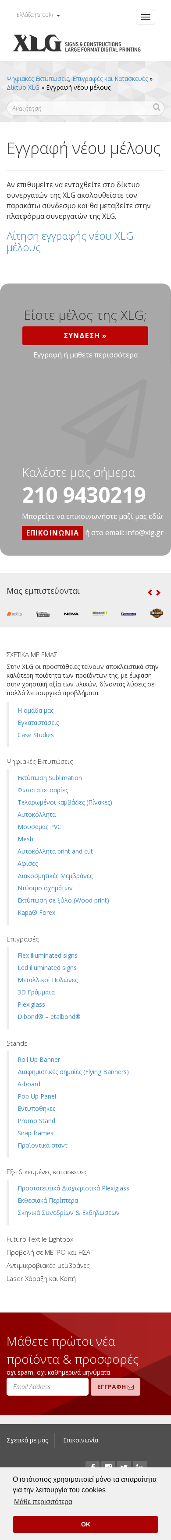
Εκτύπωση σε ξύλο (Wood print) (63, 900)
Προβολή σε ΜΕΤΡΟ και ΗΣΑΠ (51, 1252)
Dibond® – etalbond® (49, 1016)
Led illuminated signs (47, 967)
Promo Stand (36, 1120)
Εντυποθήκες (36, 1108)
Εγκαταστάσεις (38, 722)
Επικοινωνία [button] (52, 533)
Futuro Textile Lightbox (40, 1239)
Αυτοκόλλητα (37, 814)
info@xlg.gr (145, 532)
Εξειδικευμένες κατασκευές (47, 1171)
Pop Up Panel (37, 1096)
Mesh (25, 839)
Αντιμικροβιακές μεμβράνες (48, 1265)
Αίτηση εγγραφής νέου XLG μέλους (70, 241)
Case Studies (36, 735)
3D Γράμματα (36, 992)
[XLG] (77, 44)
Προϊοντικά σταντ (43, 1145)
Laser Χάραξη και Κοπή (41, 1278)
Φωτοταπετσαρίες (43, 790)
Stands (17, 1043)
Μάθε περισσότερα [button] (43, 1501)
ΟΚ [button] (85, 1524)
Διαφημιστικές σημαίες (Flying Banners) (73, 1072)
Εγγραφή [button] (47, 355)
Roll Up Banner (39, 1059)
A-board (29, 1084)
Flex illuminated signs (48, 955)
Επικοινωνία (80, 1440)
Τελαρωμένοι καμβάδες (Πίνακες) (65, 802)
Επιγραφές (23, 938)
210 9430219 (84, 494)
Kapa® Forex (36, 912)
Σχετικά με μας (27, 1440)
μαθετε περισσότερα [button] (104, 355)
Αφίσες (28, 863)
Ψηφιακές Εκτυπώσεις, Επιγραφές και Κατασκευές (77, 78)
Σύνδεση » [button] (85, 335)
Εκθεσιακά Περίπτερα (48, 1200)
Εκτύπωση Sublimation (50, 778)
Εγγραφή (112, 1386)
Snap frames (35, 1133)
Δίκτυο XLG (23, 87)
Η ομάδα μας (35, 710)
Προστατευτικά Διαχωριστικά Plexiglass (73, 1188)
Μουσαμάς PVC (39, 826)
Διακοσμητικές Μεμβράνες (55, 876)
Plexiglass (31, 1004)
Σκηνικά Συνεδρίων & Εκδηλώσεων (69, 1212)
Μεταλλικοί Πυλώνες (48, 980)
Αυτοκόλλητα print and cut (55, 851)
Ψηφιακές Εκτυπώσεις (40, 761)
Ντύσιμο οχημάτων (45, 888)
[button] (150, 592)
